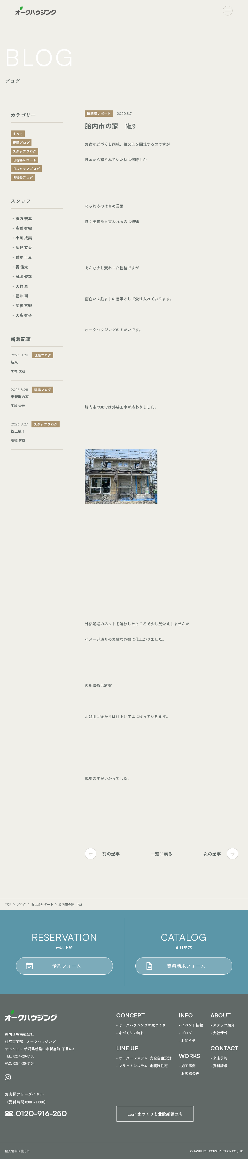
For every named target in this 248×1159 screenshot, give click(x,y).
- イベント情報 (191, 1025)
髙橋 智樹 (24, 228)
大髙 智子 (24, 315)
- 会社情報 (218, 1032)
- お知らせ (187, 1040)
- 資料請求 (218, 1065)
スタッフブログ (24, 151)
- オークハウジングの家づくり (141, 1025)
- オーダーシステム (143, 1057)
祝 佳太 (22, 267)
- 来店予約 (218, 1057)
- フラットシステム (142, 1065)
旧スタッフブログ (26, 168)
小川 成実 (24, 238)
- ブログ (185, 1032)
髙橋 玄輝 (24, 305)
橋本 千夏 (24, 257)
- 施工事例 (187, 1065)
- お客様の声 (189, 1073)
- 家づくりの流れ (130, 1032)
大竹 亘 (22, 286)
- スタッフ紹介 (222, 1025)
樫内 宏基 (24, 218)
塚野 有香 (24, 247)
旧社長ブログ (23, 177)
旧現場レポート (24, 160)
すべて (18, 133)
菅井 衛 (22, 296)
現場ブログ (21, 142)
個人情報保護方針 (17, 1151)
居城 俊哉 (24, 276)
